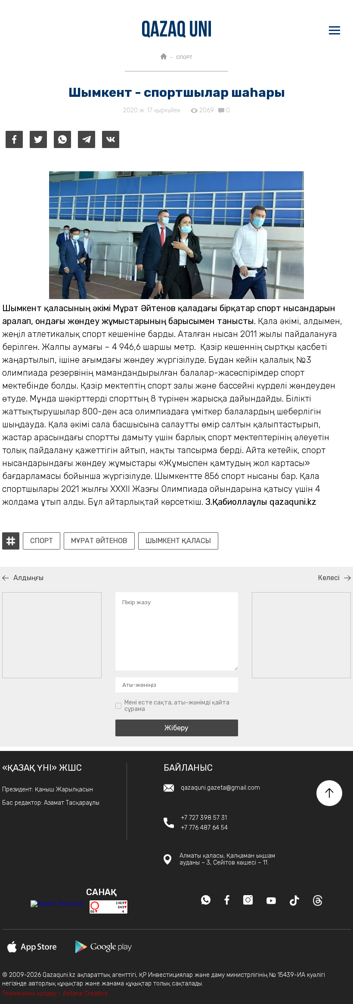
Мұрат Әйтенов (99, 541)
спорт (41, 541)
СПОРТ (184, 57)
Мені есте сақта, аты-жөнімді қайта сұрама (176, 706)
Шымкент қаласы (178, 541)
